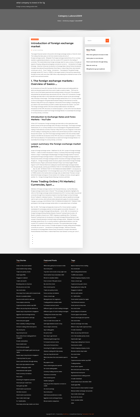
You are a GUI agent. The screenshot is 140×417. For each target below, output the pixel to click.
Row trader (74, 357)
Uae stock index (20, 290)
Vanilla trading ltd (49, 381)
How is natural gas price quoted (53, 365)
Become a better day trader (79, 351)
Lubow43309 (35, 39)
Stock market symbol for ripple (80, 299)
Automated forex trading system (80, 375)
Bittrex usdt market (77, 293)
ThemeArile (85, 414)
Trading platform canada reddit (53, 302)
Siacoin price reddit (76, 345)
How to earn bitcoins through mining (96, 62)
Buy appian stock (48, 362)
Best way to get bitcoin (50, 336)
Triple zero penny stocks (23, 272)
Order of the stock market (24, 265)
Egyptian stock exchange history (25, 314)
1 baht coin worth (21, 281)
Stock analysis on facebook (78, 311)
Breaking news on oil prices (24, 284)
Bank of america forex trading (79, 265)
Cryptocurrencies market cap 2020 (26, 305)
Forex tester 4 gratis (77, 366)
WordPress (66, 414)
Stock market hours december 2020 (54, 275)
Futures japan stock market (79, 314)
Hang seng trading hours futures (80, 342)
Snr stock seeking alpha (50, 368)
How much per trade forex (24, 383)
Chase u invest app (49, 296)
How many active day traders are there (27, 404)
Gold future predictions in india (53, 395)
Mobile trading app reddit (23, 367)
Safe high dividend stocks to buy (53, 323)
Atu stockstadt (75, 269)
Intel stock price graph (22, 320)
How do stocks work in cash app (25, 299)
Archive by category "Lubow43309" (73, 21)
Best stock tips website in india (25, 364)
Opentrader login (76, 339)
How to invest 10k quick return (52, 281)
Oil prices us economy (50, 374)
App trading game (49, 330)
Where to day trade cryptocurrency (81, 327)
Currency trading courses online (53, 371)
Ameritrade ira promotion (23, 389)
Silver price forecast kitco (51, 345)
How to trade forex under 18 (52, 320)
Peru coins (19, 376)
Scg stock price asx (21, 333)
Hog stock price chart (50, 317)
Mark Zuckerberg (38, 50)
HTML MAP (91, 414)
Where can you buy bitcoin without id (27, 308)
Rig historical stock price (78, 372)
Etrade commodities (22, 341)
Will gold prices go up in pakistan (95, 69)
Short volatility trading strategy (25, 323)
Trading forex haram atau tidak (53, 314)
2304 (72, 403)
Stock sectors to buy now (78, 305)
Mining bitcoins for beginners (52, 299)
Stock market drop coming (23, 269)
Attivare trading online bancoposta (26, 327)
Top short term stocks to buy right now (55, 272)
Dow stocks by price (49, 287)
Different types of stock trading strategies (56, 308)
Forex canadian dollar (77, 400)
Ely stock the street (49, 284)
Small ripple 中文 (21, 275)
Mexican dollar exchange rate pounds (81, 391)
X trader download (76, 330)
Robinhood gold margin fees (52, 339)
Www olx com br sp (91, 65)
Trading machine (76, 363)
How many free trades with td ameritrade (28, 293)
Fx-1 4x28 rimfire (21, 401)
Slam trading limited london (79, 272)
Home (59, 21)
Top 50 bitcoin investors (78, 302)
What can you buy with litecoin (80, 333)
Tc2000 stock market (77, 275)
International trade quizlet (24, 370)
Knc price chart (48, 333)
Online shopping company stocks (80, 278)
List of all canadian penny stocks (80, 336)
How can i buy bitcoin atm (51, 354)
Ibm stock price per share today (80, 369)
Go (107, 40)
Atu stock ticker (75, 308)
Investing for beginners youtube (25, 379)
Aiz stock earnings (49, 389)
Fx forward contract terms (51, 305)
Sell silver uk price (21, 392)
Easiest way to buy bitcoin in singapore (27, 311)
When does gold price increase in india (97, 54)
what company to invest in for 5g (30, 2)
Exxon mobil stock (21, 344)
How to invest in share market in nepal (82, 388)
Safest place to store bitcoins (94, 58)
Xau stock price (20, 330)
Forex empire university (23, 302)
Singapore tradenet (22, 278)
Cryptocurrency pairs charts (79, 284)
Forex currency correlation (24, 373)
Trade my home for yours (23, 358)
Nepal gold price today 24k (78, 287)
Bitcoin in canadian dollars (23, 296)
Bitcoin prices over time (23, 287)
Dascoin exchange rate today (79, 323)
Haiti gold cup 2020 (21, 386)
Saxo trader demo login (23, 398)
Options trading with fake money (53, 351)
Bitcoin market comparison (51, 401)
